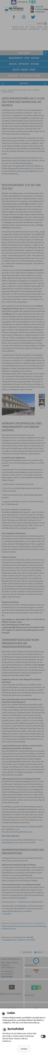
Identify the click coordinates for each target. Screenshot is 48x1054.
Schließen (24, 1049)
